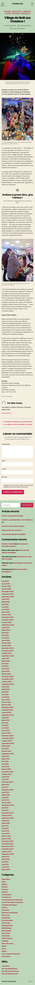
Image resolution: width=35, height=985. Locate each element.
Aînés (4, 882)
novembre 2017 (7, 782)
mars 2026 (6, 584)
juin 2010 (5, 862)
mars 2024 (6, 640)
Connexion (6, 966)
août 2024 (5, 627)
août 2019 (5, 756)
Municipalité (25, 13)
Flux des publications (9, 968)
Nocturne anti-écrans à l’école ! (13, 526)
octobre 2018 (7, 774)
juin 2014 (5, 826)
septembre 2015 (8, 805)
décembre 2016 (7, 790)
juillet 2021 (6, 720)
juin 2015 (5, 808)
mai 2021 (5, 725)
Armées (4, 887)
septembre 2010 (8, 854)
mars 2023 (6, 671)
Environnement (7, 920)
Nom (4, 461)
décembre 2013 (7, 841)
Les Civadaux (8, 396)
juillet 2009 (6, 869)
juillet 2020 (6, 746)
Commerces (26, 11)
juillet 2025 (6, 602)
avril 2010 (5, 867)
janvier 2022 (6, 705)
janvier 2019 (6, 769)
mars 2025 (6, 612)
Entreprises (6, 918)
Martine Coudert (8, 544)
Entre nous (16, 13)
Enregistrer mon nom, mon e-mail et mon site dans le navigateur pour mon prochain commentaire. (18, 486)
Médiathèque (6, 928)
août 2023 (5, 658)
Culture (8, 13)
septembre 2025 (8, 597)
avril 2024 (5, 638)
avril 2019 (5, 766)
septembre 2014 (8, 818)
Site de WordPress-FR (10, 974)
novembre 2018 (7, 772)
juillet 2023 (6, 661)
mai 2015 (5, 810)
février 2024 (6, 643)
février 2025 (6, 615)
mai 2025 (5, 607)
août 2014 (5, 821)
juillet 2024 (6, 630)
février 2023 (6, 674)
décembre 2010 (8, 846)
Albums (4, 884)
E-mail (4, 469)
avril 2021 (5, 728)
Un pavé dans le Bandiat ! (11, 954)
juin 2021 (5, 723)
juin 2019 (5, 761)
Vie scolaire (6, 956)
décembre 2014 (7, 813)
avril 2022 (5, 697)
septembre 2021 (8, 715)
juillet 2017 (6, 784)
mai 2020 (5, 748)
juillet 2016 (6, 795)
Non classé (6, 933)
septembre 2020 (8, 743)
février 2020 (6, 751)
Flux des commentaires (10, 971)
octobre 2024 (7, 622)
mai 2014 (5, 828)
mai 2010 (5, 864)
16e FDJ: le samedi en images (12, 516)
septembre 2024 (8, 625)
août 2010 (5, 857)
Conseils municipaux (9, 905)
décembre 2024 (8, 617)
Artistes (5, 892)
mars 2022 (6, 700)
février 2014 (6, 836)
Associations (16, 11)
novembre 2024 (8, 620)
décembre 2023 (8, 648)
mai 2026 (5, 581)
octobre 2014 (7, 815)
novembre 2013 (7, 844)
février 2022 (6, 702)
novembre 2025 (8, 594)
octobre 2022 (7, 681)
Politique (5, 941)
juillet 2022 (6, 689)
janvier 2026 (6, 589)
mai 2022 (5, 694)
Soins (4, 949)
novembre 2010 (7, 849)
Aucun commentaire (19, 28)
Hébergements (7, 925)
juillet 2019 (6, 759)
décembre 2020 (8, 736)
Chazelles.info (17, 4)
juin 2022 (5, 692)
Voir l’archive (7, 413)
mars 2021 (6, 730)
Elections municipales (10, 913)
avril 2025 (5, 609)
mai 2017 (5, 787)
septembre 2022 (8, 684)
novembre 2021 (7, 710)
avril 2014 (5, 831)
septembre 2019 (8, 754)
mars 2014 (6, 833)
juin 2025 (5, 604)
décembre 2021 (7, 707)
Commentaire (6, 444)
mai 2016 (5, 797)
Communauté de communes (12, 900)
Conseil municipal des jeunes (12, 902)
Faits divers (6, 923)
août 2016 (5, 792)
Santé (4, 946)
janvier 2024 (6, 645)
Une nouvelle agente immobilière (14, 534)
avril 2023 (5, 669)
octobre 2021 (6, 712)
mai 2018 (5, 779)
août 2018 (5, 777)
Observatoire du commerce (12, 530)
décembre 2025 (8, 591)
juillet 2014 (6, 823)
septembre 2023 (8, 656)
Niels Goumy (12, 25)
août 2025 (5, 599)
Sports (4, 951)
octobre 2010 (7, 851)
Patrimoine (6, 936)
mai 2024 (5, 635)
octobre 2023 (7, 653)
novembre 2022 (7, 679)
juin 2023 (5, 663)
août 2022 (5, 687)
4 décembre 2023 (25, 25)
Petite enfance (7, 938)
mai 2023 (5, 666)
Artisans (7, 11)
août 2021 (5, 718)
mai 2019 (5, 764)
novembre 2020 (8, 738)
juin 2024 (5, 633)
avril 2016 (5, 800)
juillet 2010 (6, 859)
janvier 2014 (6, 839)
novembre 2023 (8, 651)
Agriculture (6, 879)
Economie (5, 910)
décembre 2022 (8, 676)
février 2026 (6, 586)
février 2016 (6, 802)
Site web (4, 477)
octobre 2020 (7, 741)
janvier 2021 (6, 733)
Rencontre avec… (8, 943)
